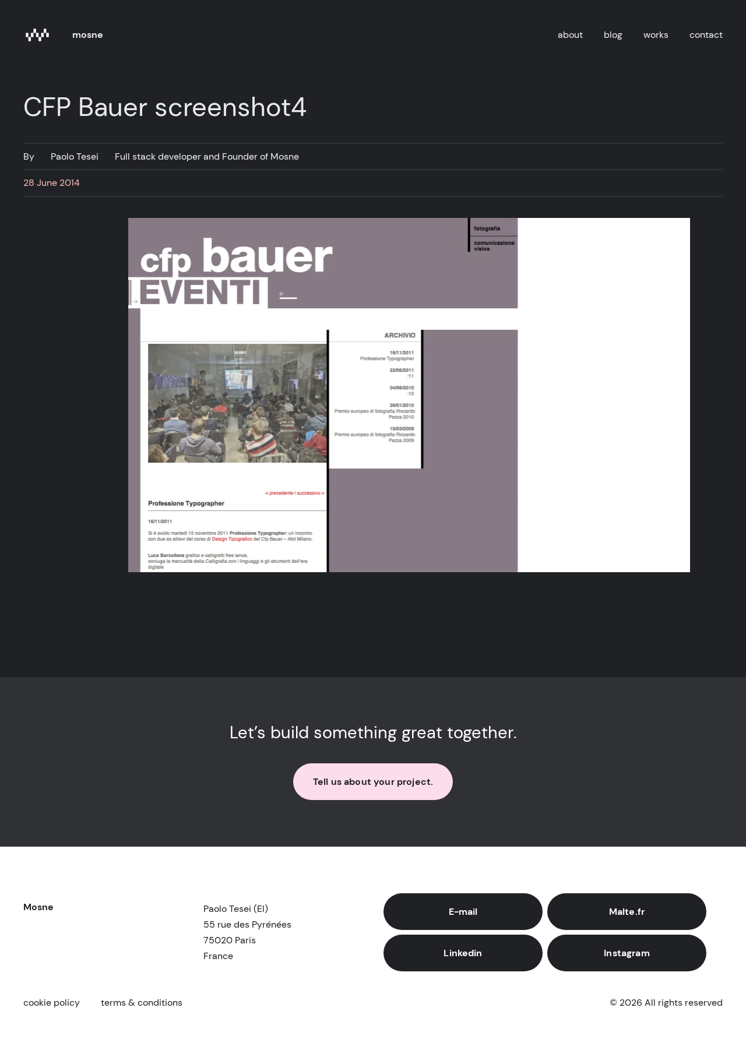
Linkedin (463, 953)
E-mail (463, 912)
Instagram (626, 953)
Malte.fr (627, 912)
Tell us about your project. (373, 782)
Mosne (87, 35)
